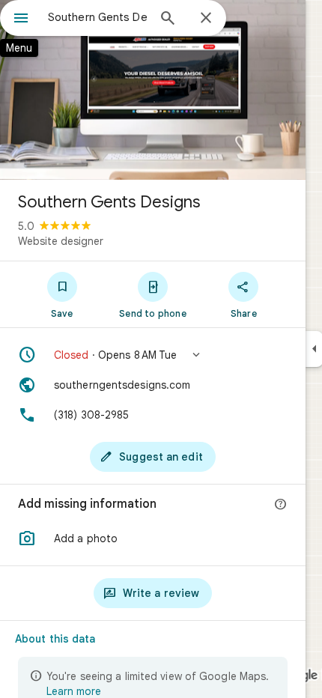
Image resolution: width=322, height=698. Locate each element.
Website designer (60, 241)
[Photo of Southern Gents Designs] (153, 90)
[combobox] (97, 17)
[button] (153, 355)
